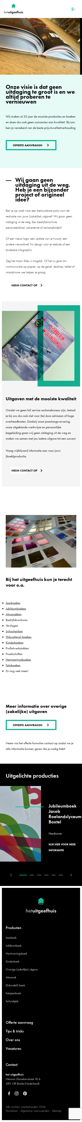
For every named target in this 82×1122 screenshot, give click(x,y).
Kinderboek (12, 961)
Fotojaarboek (13, 993)
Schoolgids (12, 1001)
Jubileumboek (14, 946)
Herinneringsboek (16, 954)
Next (71, 875)
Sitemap (56, 1111)
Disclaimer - (13, 1111)
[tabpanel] (41, 824)
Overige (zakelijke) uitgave (22, 969)
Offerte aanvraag (19, 1022)
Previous (11, 875)
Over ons (13, 1039)
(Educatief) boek (15, 985)
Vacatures (13, 1048)
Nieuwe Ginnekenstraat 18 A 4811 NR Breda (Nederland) (23, 1081)
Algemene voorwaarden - (35, 1111)
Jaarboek (11, 938)
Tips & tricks (15, 1031)
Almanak (11, 977)
